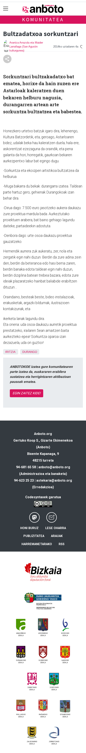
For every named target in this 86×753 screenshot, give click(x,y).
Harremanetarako (37, 544)
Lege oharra (55, 528)
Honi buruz (29, 528)
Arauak (57, 536)
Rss (61, 544)
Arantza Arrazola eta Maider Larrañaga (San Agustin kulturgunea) (26, 46)
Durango (29, 351)
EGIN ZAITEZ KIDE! (26, 393)
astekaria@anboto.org (54, 480)
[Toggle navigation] (5, 8)
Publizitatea (33, 536)
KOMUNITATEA (43, 19)
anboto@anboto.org (54, 467)
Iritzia (10, 351)
